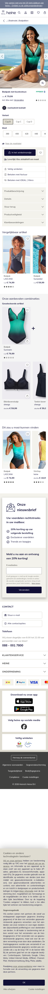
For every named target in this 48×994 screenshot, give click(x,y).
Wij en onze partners (12, 861)
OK (24, 982)
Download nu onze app (24, 694)
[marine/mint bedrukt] (4, 108)
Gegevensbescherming (36, 765)
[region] (24, 921)
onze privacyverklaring (22, 966)
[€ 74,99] (16, 255)
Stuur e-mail (13, 616)
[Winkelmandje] (45, 12)
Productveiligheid (13, 214)
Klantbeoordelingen (14, 222)
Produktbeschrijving (14, 191)
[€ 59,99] (16, 380)
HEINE (5, 663)
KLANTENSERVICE (13, 655)
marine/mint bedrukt (16, 108)
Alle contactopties (17, 623)
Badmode (13, 20)
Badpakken (23, 20)
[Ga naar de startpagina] (11, 12)
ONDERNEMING (11, 671)
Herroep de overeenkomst (24, 758)
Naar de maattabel (13, 143)
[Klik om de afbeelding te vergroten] (42, 83)
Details (7, 198)
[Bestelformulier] (32, 12)
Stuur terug (9, 206)
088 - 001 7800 (12, 645)
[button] (3, 12)
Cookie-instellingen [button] (31, 777)
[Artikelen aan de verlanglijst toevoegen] (40, 152)
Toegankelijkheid (15, 771)
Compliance (14, 777)
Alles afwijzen (9, 989)
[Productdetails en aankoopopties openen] (27, 341)
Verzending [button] (19, 100)
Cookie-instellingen (36, 989)
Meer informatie (26, 891)
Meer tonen (36, 583)
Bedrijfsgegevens (32, 771)
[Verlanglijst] (38, 12)
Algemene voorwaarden (12, 765)
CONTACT (7, 606)
